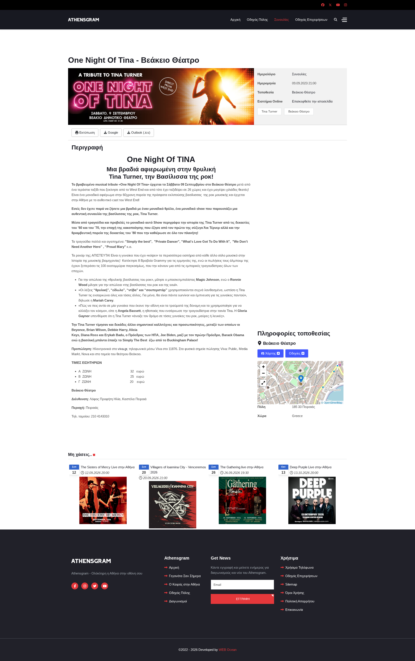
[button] (301, 378)
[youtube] (104, 585)
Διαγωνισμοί (178, 601)
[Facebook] (322, 5)
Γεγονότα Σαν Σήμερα (185, 576)
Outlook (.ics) (140, 132)
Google (112, 132)
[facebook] (74, 585)
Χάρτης (270, 353)
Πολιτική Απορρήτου (299, 601)
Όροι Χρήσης (294, 593)
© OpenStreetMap (331, 402)
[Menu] (344, 19)
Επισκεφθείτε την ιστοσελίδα (312, 101)
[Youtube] (338, 5)
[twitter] (94, 585)
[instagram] (84, 585)
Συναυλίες (281, 19)
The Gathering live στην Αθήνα (241, 467)
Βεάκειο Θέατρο (299, 111)
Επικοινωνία (294, 609)
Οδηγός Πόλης (257, 19)
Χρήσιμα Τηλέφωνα (299, 567)
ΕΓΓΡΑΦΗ (242, 599)
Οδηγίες (295, 353)
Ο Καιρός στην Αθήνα (184, 584)
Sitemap (291, 584)
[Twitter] (330, 5)
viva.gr (122, 349)
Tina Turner (269, 111)
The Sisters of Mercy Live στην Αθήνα (108, 467)
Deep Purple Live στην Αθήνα (311, 467)
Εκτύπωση (86, 132)
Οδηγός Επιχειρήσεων (311, 19)
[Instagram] (345, 5)
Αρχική (235, 19)
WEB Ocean (227, 649)
